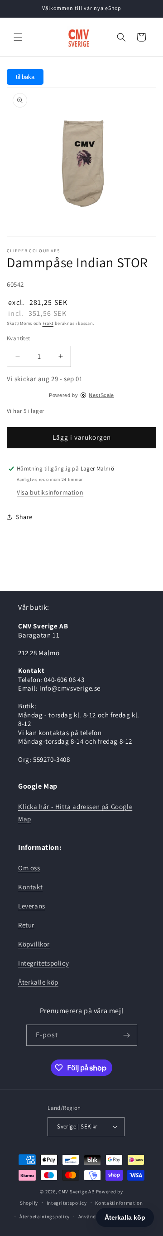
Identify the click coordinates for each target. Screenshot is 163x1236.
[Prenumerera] (127, 1035)
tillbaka (25, 77)
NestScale (101, 395)
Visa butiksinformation (50, 492)
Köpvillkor (34, 944)
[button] (18, 37)
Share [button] (24, 517)
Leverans (31, 906)
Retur (26, 925)
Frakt (48, 323)
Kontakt (30, 887)
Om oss (29, 867)
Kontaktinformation (119, 1203)
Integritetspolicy (43, 963)
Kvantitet (18, 338)
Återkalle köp (38, 982)
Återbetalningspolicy (44, 1216)
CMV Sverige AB (76, 1191)
